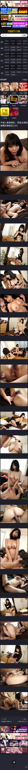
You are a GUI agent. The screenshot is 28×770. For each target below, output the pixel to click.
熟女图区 (19, 62)
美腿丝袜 (7, 62)
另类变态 (25, 56)
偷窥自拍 (7, 59)
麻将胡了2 (6, 43)
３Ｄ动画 (25, 47)
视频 (2, 48)
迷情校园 (7, 68)
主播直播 (19, 50)
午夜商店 (13, 72)
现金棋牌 (19, 43)
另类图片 (25, 62)
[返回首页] (26, 766)
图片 (2, 61)
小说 (2, 67)
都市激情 (7, 66)
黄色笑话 (19, 68)
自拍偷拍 (13, 47)
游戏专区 (25, 41)
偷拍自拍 (13, 53)
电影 (2, 54)
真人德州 (13, 41)
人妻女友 (19, 66)
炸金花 (13, 43)
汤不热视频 (25, 72)
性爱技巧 (25, 68)
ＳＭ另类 (25, 50)
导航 (2, 73)
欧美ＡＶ (19, 47)
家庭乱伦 (13, 66)
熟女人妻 (7, 50)
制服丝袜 (7, 56)
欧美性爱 (25, 53)
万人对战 (19, 41)
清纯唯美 (13, 62)
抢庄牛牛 (25, 43)
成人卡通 (19, 53)
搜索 (24, 35)
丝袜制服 (13, 50)
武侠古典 (25, 66)
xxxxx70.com (14, 31)
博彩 (2, 42)
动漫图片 (25, 59)
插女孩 (7, 72)
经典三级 (13, 56)
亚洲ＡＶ (7, 47)
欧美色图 (19, 59)
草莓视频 (19, 72)
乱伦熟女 (19, 56)
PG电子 (7, 41)
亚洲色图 (13, 59)
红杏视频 (7, 74)
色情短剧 (13, 74)
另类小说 (13, 68)
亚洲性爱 (7, 53)
